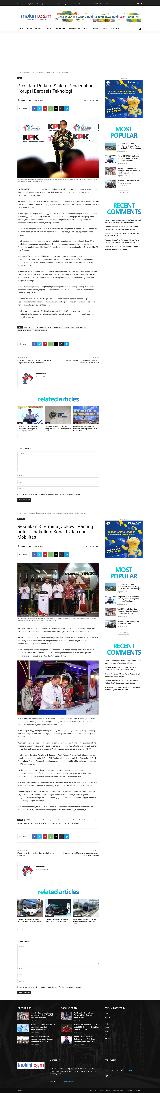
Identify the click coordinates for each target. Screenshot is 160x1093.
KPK (72, 327)
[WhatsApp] (50, 108)
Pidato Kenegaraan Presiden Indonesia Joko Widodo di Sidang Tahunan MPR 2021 (85, 1039)
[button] (140, 29)
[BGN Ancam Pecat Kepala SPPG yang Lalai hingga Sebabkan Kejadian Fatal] (58, 415)
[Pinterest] (45, 108)
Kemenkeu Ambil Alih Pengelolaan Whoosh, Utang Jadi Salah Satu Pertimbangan (129, 146)
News (25, 72)
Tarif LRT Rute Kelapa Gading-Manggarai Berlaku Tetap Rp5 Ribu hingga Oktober (128, 170)
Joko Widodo (58, 327)
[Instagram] (138, 4)
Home (19, 72)
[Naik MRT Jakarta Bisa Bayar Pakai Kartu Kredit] (110, 183)
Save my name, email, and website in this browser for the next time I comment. (50, 494)
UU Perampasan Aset (40, 330)
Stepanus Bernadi (111, 227)
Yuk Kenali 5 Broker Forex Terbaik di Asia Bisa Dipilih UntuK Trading (84, 1015)
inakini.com (26, 100)
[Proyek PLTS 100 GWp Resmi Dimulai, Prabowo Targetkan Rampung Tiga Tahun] (30, 415)
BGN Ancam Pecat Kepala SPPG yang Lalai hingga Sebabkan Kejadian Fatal (58, 429)
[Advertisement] (80, 49)
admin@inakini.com (66, 1081)
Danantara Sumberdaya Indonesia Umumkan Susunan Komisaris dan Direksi (42, 1039)
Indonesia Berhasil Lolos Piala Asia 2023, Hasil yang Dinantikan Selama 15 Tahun (86, 1027)
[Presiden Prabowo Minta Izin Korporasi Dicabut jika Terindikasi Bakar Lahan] (86, 415)
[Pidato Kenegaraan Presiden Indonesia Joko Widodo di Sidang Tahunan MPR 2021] (66, 1040)
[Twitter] (141, 4)
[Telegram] (66, 108)
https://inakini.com (42, 377)
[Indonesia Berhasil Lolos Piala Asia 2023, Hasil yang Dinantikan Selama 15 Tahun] (66, 1028)
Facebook (114, 1070)
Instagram (129, 1070)
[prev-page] (18, 436)
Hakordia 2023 (28, 327)
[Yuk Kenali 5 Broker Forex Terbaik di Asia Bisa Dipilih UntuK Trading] (66, 1016)
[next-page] (22, 436)
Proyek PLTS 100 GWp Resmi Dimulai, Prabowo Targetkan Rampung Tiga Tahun (27, 429)
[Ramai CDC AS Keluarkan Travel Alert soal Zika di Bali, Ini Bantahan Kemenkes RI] (23, 1028)
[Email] (56, 108)
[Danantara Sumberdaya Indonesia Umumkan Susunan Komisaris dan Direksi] (23, 1040)
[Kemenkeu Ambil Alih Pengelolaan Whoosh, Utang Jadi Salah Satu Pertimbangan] (110, 146)
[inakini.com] (18, 100)
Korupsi (66, 327)
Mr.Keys (107, 247)
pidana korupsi (81, 327)
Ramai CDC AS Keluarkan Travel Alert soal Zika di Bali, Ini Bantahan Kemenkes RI (43, 1027)
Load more (123, 192)
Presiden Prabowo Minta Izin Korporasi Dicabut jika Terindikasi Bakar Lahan (85, 429)
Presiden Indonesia (24, 330)
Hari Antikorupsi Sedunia (44, 327)
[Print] (61, 108)
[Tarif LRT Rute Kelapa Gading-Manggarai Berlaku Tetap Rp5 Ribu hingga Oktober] (110, 171)
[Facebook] (134, 4)
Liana (107, 220)
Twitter (113, 1076)
